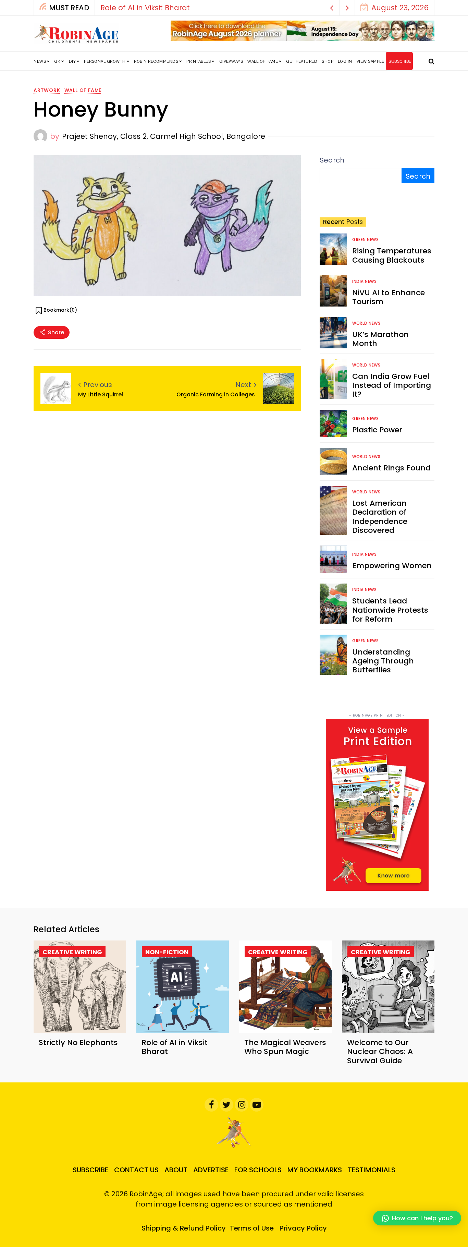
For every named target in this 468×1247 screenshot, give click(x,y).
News (40, 61)
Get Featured (301, 61)
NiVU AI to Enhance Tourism (388, 297)
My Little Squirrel (100, 394)
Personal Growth (105, 61)
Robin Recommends (156, 61)
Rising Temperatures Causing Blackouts (391, 255)
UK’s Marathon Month (380, 339)
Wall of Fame (262, 61)
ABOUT (175, 1170)
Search (332, 160)
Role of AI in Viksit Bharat (145, 8)
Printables (198, 61)
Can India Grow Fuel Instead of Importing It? (391, 385)
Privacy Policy (303, 1228)
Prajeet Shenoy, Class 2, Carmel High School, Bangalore (163, 136)
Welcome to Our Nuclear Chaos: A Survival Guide (380, 1051)
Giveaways (231, 61)
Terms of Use (252, 1228)
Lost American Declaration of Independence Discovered (379, 517)
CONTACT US (136, 1170)
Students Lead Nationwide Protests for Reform (390, 610)
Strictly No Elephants (78, 1042)
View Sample (370, 61)
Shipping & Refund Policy (183, 1228)
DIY (72, 61)
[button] (332, 7)
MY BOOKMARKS (314, 1170)
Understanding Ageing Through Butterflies (383, 661)
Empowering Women (392, 565)
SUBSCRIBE (400, 61)
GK (57, 61)
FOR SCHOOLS (258, 1170)
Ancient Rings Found (391, 468)
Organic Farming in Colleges (216, 394)
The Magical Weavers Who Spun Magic (285, 1047)
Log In (345, 61)
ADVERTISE (211, 1170)
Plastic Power (377, 429)
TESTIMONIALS (371, 1170)
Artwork (47, 90)
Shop (327, 61)
